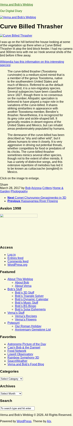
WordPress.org (17, 264)
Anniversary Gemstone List (33, 329)
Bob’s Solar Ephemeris (30, 309)
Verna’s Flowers (25, 319)
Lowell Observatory (20, 354)
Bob (28, 188)
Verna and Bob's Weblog (16, 4)
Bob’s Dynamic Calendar (31, 299)
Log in (11, 254)
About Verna (23, 285)
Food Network (16, 350)
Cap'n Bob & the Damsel (23, 347)
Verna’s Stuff (15, 312)
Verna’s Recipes (26, 316)
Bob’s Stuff (14, 289)
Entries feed (15, 258)
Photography (19, 191)
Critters (47, 188)
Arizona (36, 188)
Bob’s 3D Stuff (24, 292)
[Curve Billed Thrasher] (16, 35)
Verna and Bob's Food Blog (25, 364)
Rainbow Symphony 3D (23, 357)
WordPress (24, 421)
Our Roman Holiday (28, 326)
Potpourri (13, 322)
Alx (49, 421)
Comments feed (17, 261)
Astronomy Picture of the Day (26, 344)
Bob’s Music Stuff (26, 302)
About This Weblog (20, 279)
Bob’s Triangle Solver (29, 296)
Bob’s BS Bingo (25, 306)
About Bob (22, 282)
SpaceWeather (17, 361)
